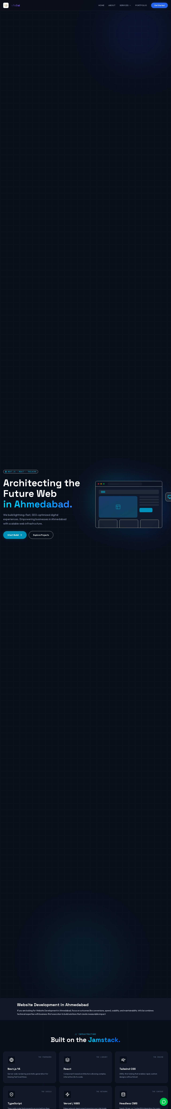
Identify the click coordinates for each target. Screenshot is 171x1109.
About (111, 5)
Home (101, 5)
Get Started (159, 5)
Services (124, 5)
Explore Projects (41, 535)
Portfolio (141, 5)
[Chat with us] (164, 1102)
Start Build (13, 535)
